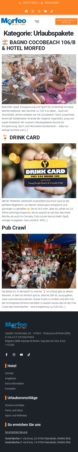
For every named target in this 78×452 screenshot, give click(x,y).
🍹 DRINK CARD (21, 137)
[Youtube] (45, 11)
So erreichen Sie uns (16, 432)
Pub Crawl (14, 228)
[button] (37, 21)
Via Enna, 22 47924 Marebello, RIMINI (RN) (47, 438)
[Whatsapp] (39, 11)
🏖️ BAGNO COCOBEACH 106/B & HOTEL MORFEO (39, 45)
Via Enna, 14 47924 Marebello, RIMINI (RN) (47, 442)
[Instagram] (32, 11)
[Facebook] (26, 11)
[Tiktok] (51, 11)
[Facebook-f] (6, 354)
